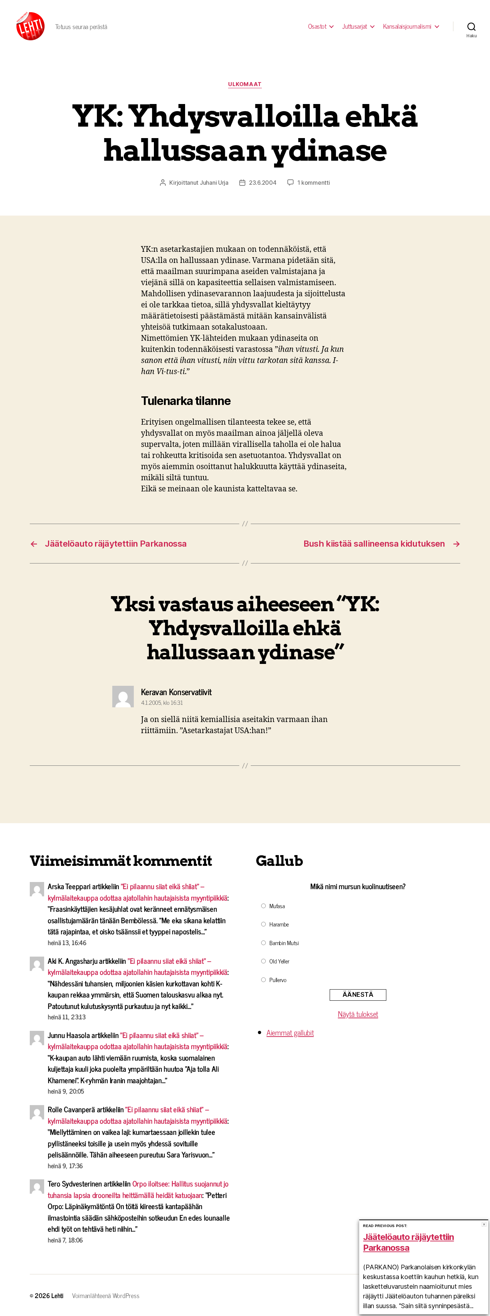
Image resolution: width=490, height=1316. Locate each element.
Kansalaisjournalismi (407, 26)
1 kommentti (313, 182)
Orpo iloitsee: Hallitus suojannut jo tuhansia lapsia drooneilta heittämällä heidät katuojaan (138, 1189)
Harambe (279, 924)
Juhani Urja (214, 182)
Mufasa (276, 905)
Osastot (317, 26)
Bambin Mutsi (284, 942)
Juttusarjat (354, 26)
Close (484, 1224)
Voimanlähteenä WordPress (106, 1295)
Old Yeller (279, 961)
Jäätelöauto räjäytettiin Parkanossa (408, 1242)
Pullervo (278, 979)
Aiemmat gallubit (290, 1032)
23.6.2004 (263, 182)
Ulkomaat (245, 84)
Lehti (57, 1295)
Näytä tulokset (358, 1014)
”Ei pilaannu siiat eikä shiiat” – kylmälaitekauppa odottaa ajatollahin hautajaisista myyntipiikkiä (137, 892)
